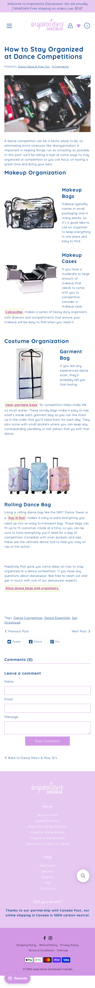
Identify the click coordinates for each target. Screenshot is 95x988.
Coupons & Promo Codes (47, 838)
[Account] (70, 25)
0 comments (60, 66)
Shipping (48, 877)
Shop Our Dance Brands (47, 832)
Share (38, 641)
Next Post (79, 631)
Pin (57, 641)
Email (8, 699)
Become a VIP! (47, 815)
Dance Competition (28, 618)
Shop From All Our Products (47, 827)
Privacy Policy (69, 945)
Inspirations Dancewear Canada (52, 969)
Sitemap (62, 950)
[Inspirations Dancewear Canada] (47, 26)
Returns (47, 871)
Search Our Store (47, 821)
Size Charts (47, 865)
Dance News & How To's (34, 66)
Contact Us (47, 888)
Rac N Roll (16, 518)
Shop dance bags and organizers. (32, 588)
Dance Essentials (57, 618)
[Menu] (9, 26)
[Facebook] (44, 938)
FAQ (47, 883)
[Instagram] (50, 938)
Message (11, 717)
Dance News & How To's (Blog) (48, 844)
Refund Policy (48, 945)
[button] (83, 875)
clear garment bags (21, 405)
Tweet (16, 641)
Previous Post (18, 631)
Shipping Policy (26, 945)
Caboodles (14, 312)
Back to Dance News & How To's (32, 758)
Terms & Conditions (41, 950)
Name (8, 681)
